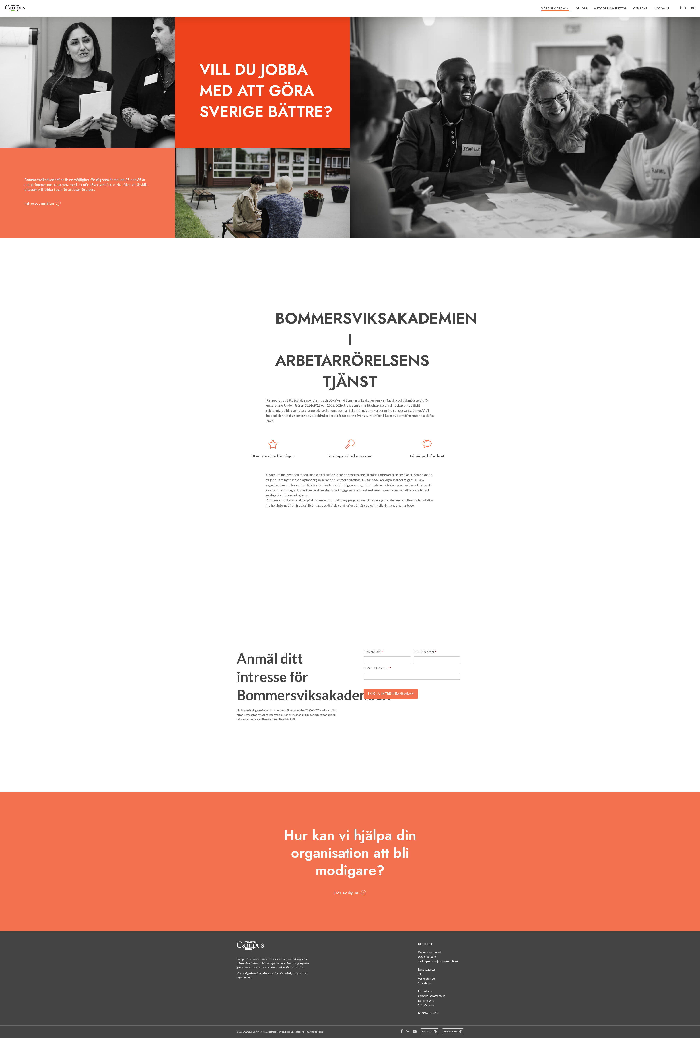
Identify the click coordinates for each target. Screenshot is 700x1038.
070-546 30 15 (427, 956)
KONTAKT (640, 8)
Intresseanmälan (39, 203)
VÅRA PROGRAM (553, 8)
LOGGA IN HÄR (428, 1013)
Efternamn (425, 652)
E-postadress (377, 668)
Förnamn (374, 652)
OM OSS (581, 8)
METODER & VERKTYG (610, 8)
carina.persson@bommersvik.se (438, 961)
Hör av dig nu (346, 893)
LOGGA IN (661, 8)
